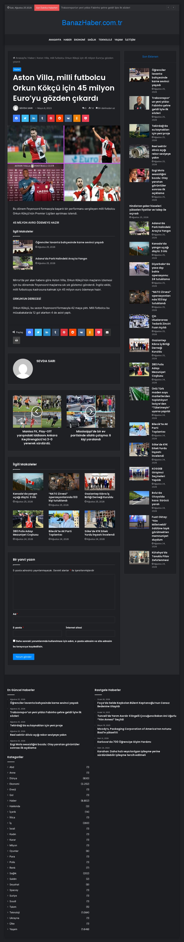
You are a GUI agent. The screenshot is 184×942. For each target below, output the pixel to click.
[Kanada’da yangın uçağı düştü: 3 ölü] (28, 481)
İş (11, 823)
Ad (15, 614)
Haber (68, 39)
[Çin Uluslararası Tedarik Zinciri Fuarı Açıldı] (139, 321)
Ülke (12, 923)
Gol (11, 795)
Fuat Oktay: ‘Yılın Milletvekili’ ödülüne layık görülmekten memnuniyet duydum (160, 528)
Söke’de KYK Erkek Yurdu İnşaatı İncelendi (100, 532)
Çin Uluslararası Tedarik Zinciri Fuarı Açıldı (161, 321)
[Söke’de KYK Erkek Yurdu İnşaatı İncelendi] (100, 519)
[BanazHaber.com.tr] (92, 22)
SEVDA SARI (26, 108)
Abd (12, 767)
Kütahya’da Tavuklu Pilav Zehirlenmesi (160, 556)
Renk (12, 867)
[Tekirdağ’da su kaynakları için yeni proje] (139, 131)
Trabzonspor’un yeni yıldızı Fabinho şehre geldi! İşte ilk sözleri (161, 105)
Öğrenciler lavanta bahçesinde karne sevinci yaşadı (69, 242)
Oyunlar (14, 850)
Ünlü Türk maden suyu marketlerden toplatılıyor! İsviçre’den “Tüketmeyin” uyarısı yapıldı (161, 400)
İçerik (13, 811)
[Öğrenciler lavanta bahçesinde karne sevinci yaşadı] (23, 247)
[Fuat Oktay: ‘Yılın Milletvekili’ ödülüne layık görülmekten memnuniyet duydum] (139, 522)
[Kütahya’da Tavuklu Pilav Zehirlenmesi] (139, 557)
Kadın (13, 834)
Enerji (13, 789)
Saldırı (13, 878)
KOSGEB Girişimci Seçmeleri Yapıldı (158, 474)
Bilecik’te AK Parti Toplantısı (60, 532)
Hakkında (15, 806)
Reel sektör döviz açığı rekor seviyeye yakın (161, 151)
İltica (12, 817)
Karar (13, 839)
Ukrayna (14, 918)
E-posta (18, 627)
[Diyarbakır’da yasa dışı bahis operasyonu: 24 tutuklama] (139, 269)
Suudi (13, 901)
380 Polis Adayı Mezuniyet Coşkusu (25, 532)
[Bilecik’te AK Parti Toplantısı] (64, 519)
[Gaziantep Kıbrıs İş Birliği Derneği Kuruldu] (100, 481)
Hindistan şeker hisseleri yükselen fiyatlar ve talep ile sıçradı (147, 209)
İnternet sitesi (74, 627)
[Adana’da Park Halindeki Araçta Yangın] (23, 263)
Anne (12, 772)
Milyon (13, 845)
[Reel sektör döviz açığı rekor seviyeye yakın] (139, 151)
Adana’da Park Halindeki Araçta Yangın (61, 258)
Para (12, 856)
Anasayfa (55, 39)
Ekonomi (79, 39)
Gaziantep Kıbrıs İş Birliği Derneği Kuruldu (99, 495)
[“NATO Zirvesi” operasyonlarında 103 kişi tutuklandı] (64, 481)
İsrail (12, 828)
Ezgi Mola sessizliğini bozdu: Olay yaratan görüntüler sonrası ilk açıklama (160, 182)
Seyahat (14, 884)
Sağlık (92, 39)
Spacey (14, 890)
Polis (12, 862)
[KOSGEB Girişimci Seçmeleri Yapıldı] (139, 473)
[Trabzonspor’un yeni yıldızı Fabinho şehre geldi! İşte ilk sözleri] (139, 103)
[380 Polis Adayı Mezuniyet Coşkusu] (28, 519)
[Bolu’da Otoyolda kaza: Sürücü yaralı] (139, 498)
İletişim (130, 39)
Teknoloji (105, 39)
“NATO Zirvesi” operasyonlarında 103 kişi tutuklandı (63, 497)
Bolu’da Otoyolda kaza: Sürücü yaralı (160, 498)
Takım (13, 906)
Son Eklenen (150, 56)
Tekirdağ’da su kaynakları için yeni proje (83, 7)
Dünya (13, 778)
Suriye (13, 895)
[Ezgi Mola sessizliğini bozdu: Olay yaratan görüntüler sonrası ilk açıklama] (139, 175)
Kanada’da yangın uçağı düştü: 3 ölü (25, 495)
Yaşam (118, 39)
